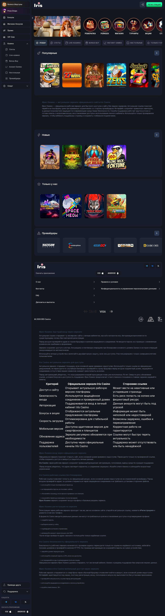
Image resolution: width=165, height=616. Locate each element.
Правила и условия (109, 282)
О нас (38, 282)
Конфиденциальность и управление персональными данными (129, 289)
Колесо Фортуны (14, 4)
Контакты (40, 289)
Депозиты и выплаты (45, 302)
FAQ (37, 295)
